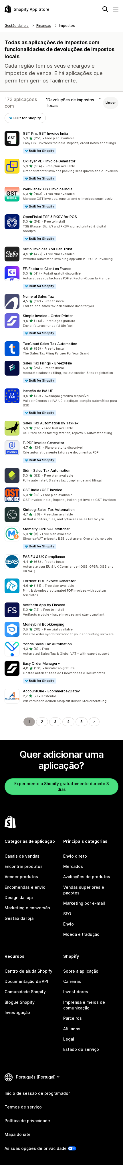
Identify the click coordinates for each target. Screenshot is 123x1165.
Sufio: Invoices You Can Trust (47, 249)
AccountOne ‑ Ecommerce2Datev (51, 691)
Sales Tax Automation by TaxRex (51, 423)
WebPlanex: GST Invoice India (47, 189)
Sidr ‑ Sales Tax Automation (46, 470)
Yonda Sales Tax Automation (47, 644)
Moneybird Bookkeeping (43, 624)
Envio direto (75, 856)
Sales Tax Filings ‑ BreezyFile (47, 363)
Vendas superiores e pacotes (83, 890)
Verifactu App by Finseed (44, 605)
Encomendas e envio (25, 887)
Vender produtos (21, 876)
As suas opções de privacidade (36, 1148)
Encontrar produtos (24, 866)
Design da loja (19, 897)
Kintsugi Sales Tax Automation (49, 509)
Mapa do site (18, 1134)
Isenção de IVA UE (38, 391)
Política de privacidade (27, 1120)
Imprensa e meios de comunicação (84, 1005)
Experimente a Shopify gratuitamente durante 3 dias (61, 786)
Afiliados (71, 1028)
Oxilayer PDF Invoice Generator (49, 161)
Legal (68, 1039)
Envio (68, 924)
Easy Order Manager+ (41, 663)
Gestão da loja (19, 918)
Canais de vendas (22, 856)
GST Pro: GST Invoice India (45, 133)
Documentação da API (26, 981)
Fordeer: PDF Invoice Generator (49, 581)
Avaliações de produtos (86, 876)
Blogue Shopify (20, 1002)
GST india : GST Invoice (42, 490)
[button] (61, 142)
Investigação (17, 1012)
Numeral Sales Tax (38, 296)
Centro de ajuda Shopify (28, 971)
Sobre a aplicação (80, 971)
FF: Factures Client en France (47, 269)
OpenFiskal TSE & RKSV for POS (50, 217)
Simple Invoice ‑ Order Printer (48, 316)
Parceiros (72, 1018)
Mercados (73, 866)
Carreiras (72, 981)
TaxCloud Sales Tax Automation (50, 344)
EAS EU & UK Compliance (44, 557)
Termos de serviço (23, 1106)
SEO (67, 913)
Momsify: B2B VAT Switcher (46, 529)
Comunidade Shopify (25, 991)
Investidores (75, 991)
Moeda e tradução (81, 934)
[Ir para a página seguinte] (94, 721)
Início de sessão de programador (37, 1093)
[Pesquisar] (105, 9)
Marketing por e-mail (84, 903)
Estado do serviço (81, 1049)
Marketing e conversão (27, 907)
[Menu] (115, 9)
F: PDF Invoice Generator (43, 443)
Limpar (111, 102)
